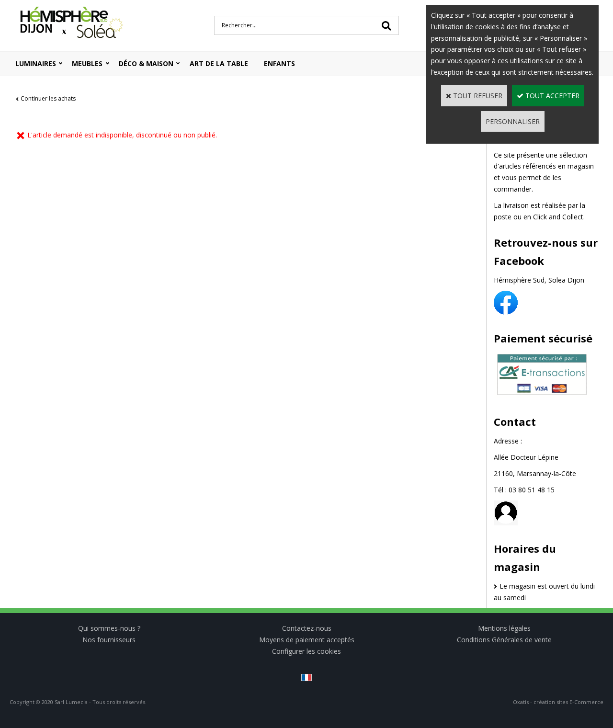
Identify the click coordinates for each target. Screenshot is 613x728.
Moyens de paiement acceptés (306, 639)
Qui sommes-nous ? (109, 628)
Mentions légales (504, 628)
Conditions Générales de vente (504, 639)
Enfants (279, 63)
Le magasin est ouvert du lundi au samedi (544, 591)
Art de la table (219, 63)
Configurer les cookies (306, 651)
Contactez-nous (306, 628)
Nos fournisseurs (109, 639)
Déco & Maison (146, 63)
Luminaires (35, 63)
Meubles (87, 63)
